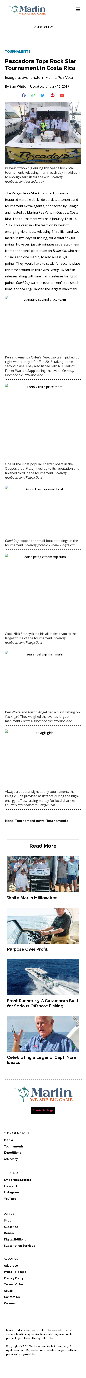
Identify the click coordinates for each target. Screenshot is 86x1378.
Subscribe (11, 1227)
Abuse (8, 1290)
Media (8, 1140)
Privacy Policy (14, 1278)
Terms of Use (13, 1284)
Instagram (11, 1192)
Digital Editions (15, 1239)
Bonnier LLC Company (54, 1346)
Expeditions (12, 1152)
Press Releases (15, 1271)
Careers (10, 1303)
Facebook (11, 1186)
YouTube (10, 1198)
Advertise (11, 1265)
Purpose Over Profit (27, 949)
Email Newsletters (17, 1179)
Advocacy (11, 1159)
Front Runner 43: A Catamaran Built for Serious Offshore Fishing (42, 1003)
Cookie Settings (43, 1110)
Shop (7, 1220)
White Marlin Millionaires (32, 897)
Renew (9, 1233)
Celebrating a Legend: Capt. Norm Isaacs (42, 1060)
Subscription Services (19, 1245)
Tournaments (17, 51)
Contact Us (12, 1297)
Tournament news (30, 821)
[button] (24, 95)
